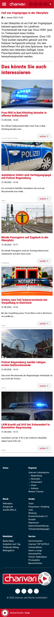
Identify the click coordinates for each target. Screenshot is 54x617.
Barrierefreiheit (35, 563)
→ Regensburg (35, 475)
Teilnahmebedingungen (39, 529)
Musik (5, 499)
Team (31, 503)
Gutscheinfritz (34, 553)
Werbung (32, 513)
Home (5, 468)
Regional (32, 468)
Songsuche (8, 506)
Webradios (8, 503)
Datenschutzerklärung (38, 526)
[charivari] (17, 4)
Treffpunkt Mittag (11, 547)
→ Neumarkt (34, 479)
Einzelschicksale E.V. (38, 516)
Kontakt (32, 519)
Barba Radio (8, 541)
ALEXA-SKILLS (9, 510)
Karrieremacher (35, 541)
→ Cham (32, 485)
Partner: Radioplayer (37, 557)
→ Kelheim (33, 488)
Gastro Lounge (35, 550)
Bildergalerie (8, 550)
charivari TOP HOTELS (38, 544)
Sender (31, 499)
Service (31, 536)
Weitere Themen (35, 491)
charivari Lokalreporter (38, 472)
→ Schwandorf (35, 482)
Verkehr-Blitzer (35, 547)
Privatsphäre (34, 560)
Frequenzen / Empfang (38, 506)
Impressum (33, 522)
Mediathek (7, 536)
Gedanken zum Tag (11, 544)
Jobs (30, 510)
